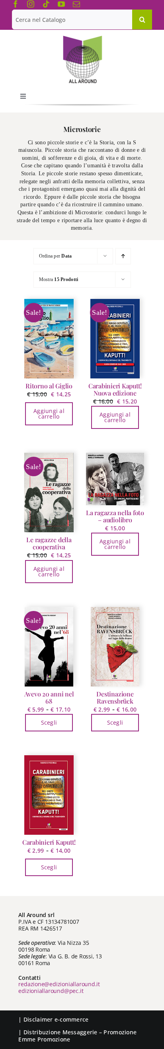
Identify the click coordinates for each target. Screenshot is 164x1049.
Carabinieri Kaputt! (49, 842)
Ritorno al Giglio (48, 386)
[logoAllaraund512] (82, 38)
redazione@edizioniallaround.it (59, 984)
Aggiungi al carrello (48, 413)
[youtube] (61, 4)
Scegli (49, 722)
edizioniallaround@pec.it (50, 991)
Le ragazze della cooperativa (48, 543)
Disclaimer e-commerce (56, 1019)
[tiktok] (46, 4)
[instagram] (30, 4)
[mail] (76, 4)
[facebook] (15, 4)
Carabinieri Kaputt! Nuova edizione (115, 389)
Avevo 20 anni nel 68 (49, 697)
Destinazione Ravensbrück (114, 697)
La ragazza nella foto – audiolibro (115, 516)
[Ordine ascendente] (123, 256)
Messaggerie (80, 1032)
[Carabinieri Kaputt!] (49, 795)
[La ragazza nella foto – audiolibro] (115, 479)
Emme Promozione (44, 1039)
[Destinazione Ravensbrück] (115, 646)
